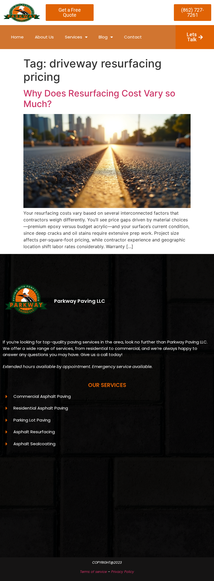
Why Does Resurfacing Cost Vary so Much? (99, 98)
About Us (44, 37)
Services (73, 37)
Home (17, 37)
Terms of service (93, 571)
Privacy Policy (122, 571)
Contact (133, 37)
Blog (103, 37)
